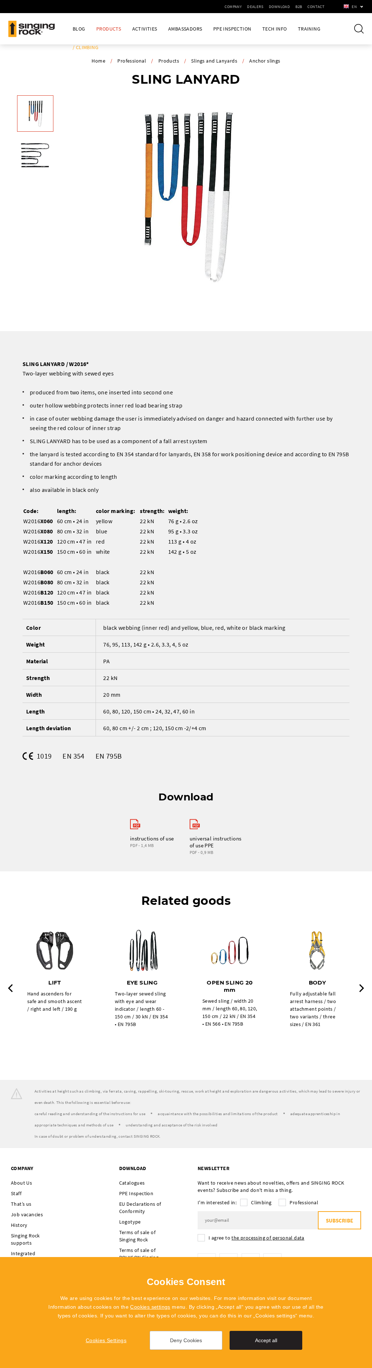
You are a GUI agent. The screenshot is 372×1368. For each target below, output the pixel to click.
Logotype (130, 1221)
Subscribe (339, 1220)
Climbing (261, 1202)
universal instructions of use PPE (216, 842)
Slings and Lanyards (214, 60)
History (19, 1225)
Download (279, 6)
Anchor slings (264, 60)
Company (233, 6)
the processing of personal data (267, 1237)
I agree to (256, 1237)
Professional (131, 60)
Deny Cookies (186, 1340)
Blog (79, 29)
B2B (298, 6)
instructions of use (152, 838)
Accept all (266, 1340)
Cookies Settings (106, 1340)
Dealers (255, 6)
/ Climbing (85, 47)
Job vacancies (27, 1214)
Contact (315, 6)
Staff (16, 1193)
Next (361, 988)
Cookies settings (150, 1307)
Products (108, 29)
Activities (144, 29)
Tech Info (274, 29)
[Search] (359, 28)
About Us (21, 1183)
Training (309, 29)
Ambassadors (185, 29)
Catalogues (132, 1183)
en (354, 6)
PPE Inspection (232, 29)
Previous (10, 988)
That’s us (21, 1204)
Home (98, 60)
